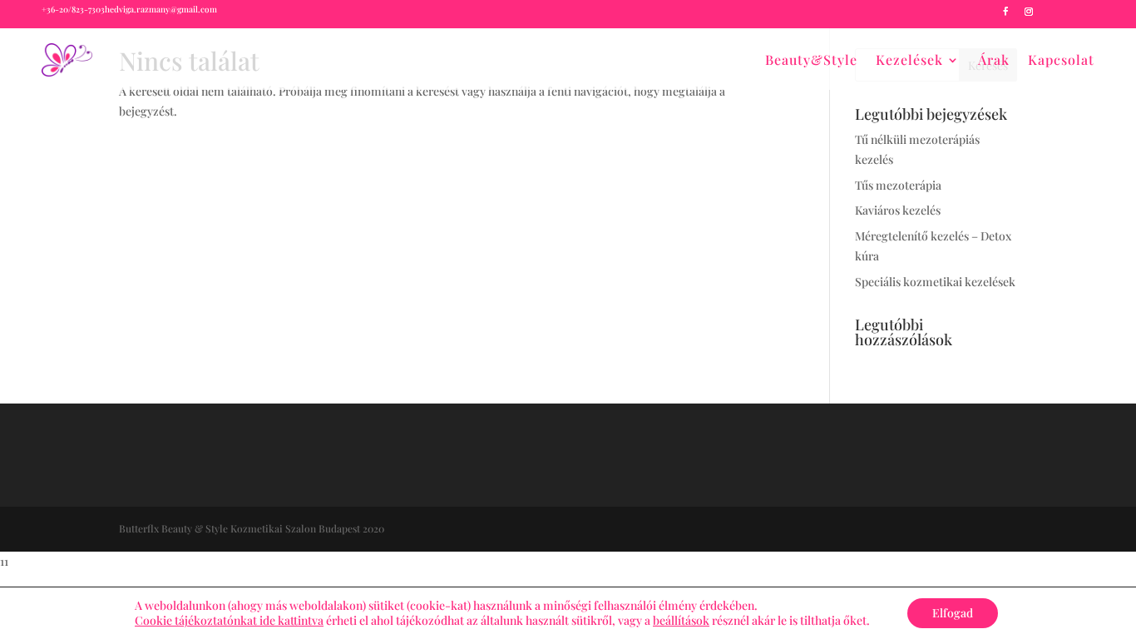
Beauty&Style (811, 59)
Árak (994, 59)
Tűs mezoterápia (898, 185)
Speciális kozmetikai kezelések (935, 282)
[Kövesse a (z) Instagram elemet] (1028, 11)
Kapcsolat (1061, 59)
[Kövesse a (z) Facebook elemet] (1005, 11)
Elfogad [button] (952, 613)
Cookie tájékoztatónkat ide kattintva (229, 620)
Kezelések (909, 59)
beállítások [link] (681, 620)
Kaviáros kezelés (898, 210)
